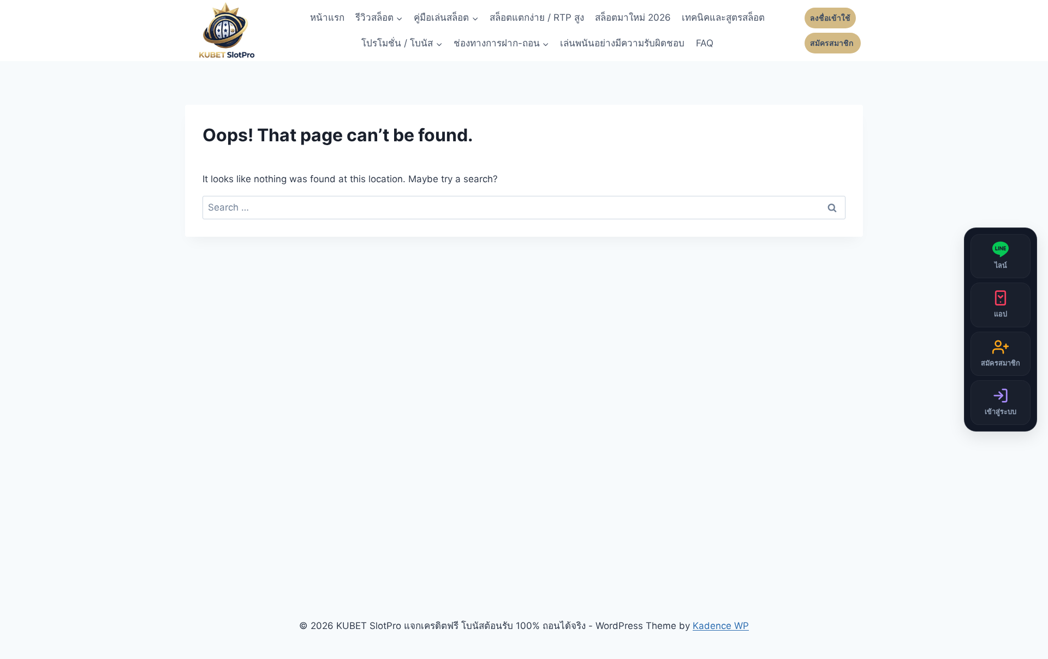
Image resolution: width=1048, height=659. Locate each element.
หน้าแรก (327, 17)
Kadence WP (721, 625)
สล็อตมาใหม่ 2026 (633, 17)
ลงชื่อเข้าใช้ (830, 18)
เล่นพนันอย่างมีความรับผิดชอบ (622, 43)
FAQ (704, 43)
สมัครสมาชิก (832, 43)
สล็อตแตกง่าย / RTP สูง (537, 17)
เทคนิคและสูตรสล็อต (723, 17)
